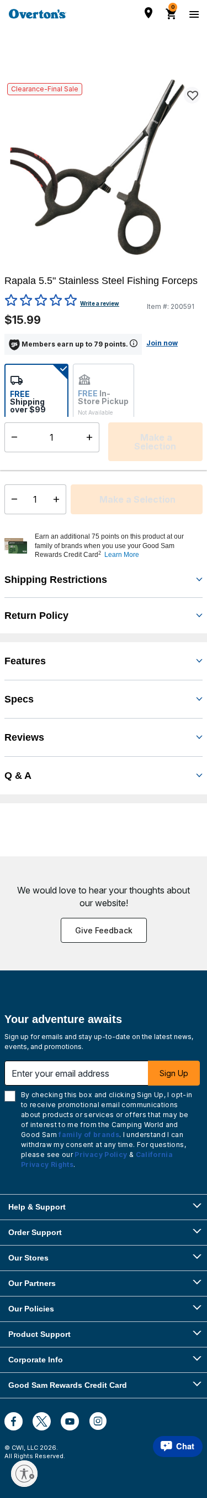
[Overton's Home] (37, 14)
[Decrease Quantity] (12, 499)
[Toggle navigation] (192, 14)
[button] (117, 546)
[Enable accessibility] (24, 1473)
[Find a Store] (148, 12)
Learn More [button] (121, 555)
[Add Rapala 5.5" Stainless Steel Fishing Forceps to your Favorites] (192, 95)
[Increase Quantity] (59, 499)
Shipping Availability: (33, 458)
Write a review (99, 303)
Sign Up (174, 1073)
